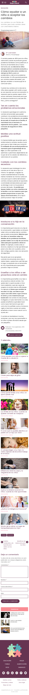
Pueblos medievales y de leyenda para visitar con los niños (8, 545)
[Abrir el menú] (2, 2)
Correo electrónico (7, 586)
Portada (4, 535)
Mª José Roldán (11, 53)
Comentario (5, 565)
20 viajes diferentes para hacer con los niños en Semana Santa (18, 630)
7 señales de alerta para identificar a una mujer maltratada (17, 614)
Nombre (4, 579)
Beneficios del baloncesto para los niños (21, 543)
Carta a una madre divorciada (16, 621)
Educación (4, 8)
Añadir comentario (15, 335)
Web (2, 593)
